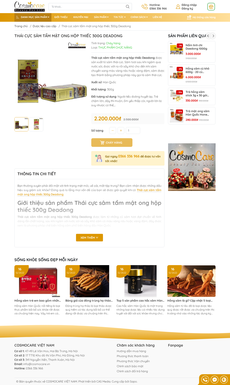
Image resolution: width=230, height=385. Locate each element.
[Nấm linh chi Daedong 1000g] (177, 50)
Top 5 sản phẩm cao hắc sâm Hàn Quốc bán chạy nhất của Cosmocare (139, 300)
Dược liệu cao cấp (44, 26)
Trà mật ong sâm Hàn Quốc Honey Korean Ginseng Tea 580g (198, 113)
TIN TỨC (118, 17)
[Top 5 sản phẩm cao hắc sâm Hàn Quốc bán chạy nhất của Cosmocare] (140, 281)
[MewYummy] (192, 167)
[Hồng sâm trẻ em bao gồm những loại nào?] (38, 281)
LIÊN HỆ (157, 17)
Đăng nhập (189, 5)
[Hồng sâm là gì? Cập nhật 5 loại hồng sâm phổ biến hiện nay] (191, 281)
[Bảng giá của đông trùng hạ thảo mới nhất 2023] (89, 281)
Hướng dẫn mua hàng (131, 351)
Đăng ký (187, 8)
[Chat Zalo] (224, 380)
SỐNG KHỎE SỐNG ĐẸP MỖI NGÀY (46, 259)
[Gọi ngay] (205, 380)
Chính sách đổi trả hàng (132, 371)
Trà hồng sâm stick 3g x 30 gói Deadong (196, 93)
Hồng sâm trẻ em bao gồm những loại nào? (37, 300)
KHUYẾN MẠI (80, 17)
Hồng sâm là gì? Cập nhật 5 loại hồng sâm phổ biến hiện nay (189, 300)
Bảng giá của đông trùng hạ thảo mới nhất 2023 (88, 300)
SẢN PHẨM (100, 17)
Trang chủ (21, 26)
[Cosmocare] (29, 6)
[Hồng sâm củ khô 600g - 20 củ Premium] (177, 73)
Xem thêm (88, 237)
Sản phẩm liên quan (189, 35)
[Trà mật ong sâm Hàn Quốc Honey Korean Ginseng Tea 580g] (177, 116)
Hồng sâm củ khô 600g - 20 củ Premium (197, 70)
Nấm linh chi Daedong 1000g (196, 46)
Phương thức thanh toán (132, 356)
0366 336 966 (129, 156)
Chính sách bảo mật (130, 366)
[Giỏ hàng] (211, 7)
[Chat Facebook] (214, 380)
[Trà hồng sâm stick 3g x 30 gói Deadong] (177, 96)
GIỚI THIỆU (61, 17)
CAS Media (103, 381)
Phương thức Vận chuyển (133, 361)
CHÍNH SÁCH (138, 17)
